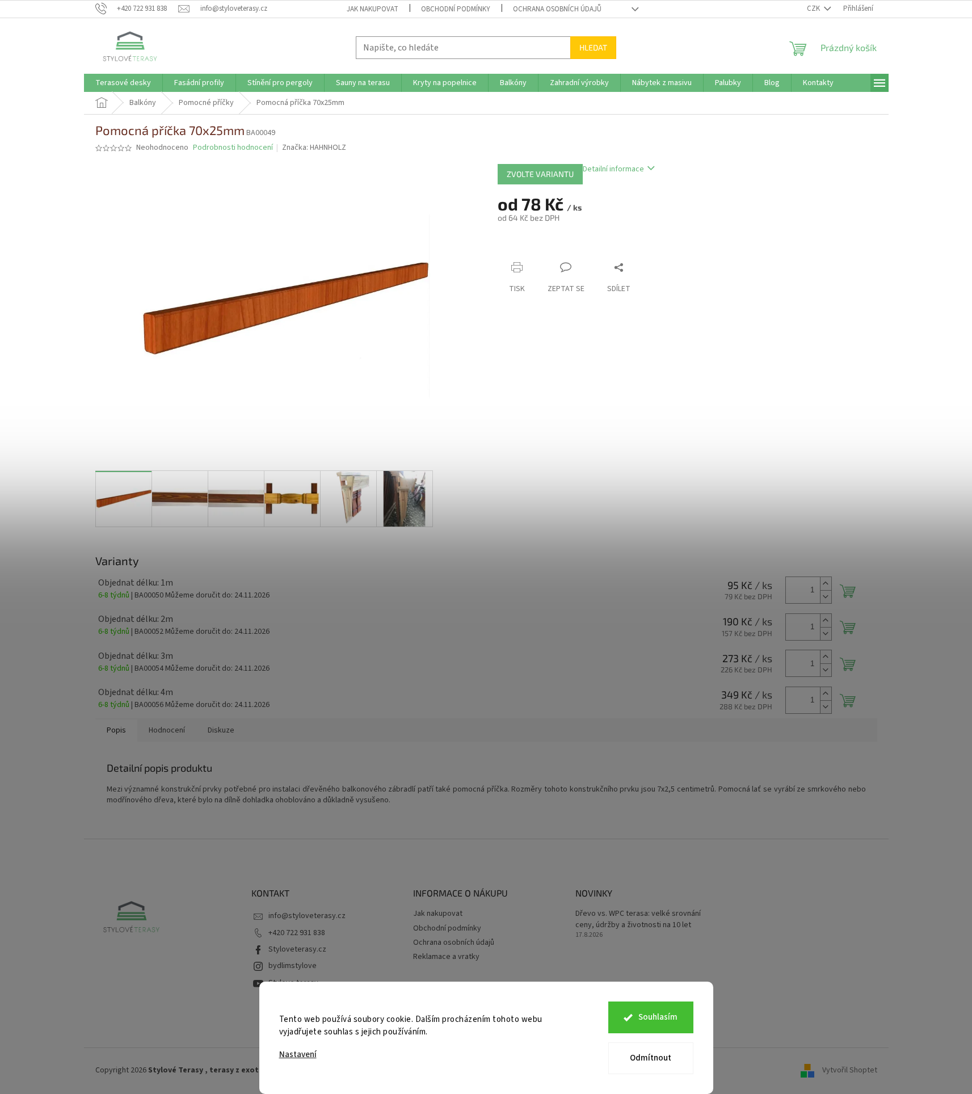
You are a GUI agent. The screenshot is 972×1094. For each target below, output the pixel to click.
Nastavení (298, 1054)
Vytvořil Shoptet (849, 1070)
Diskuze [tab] (221, 730)
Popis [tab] (116, 730)
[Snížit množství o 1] (825, 596)
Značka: (314, 147)
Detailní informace (613, 169)
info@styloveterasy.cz (307, 916)
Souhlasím (658, 1017)
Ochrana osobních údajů (557, 9)
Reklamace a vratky (446, 956)
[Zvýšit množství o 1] (825, 583)
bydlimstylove (292, 965)
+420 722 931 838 (296, 933)
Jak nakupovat (372, 9)
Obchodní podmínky (455, 9)
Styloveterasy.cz (297, 949)
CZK (814, 8)
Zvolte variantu (540, 174)
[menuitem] (123, 83)
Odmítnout (650, 1058)
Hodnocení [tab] (167, 730)
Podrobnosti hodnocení (233, 147)
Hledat (593, 47)
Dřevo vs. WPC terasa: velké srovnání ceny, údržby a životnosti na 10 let (638, 919)
